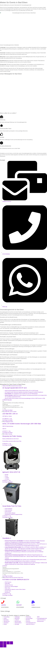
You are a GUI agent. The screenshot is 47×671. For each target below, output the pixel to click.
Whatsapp (19, 605)
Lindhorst (17, 619)
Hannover (28, 621)
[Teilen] (8, 642)
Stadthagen (17, 616)
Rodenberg (28, 616)
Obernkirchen (7, 621)
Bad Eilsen (17, 618)
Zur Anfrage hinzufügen (7, 410)
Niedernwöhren (18, 622)
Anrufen (3, 605)
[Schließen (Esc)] (11, 642)
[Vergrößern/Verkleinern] (1, 642)
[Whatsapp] (17, 602)
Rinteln (5, 624)
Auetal (5, 618)
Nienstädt (17, 624)
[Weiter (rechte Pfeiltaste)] (4, 645)
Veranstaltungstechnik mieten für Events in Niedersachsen (42, 620)
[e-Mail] (33, 602)
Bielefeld (28, 619)
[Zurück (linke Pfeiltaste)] (1, 645)
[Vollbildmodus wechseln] (4, 642)
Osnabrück (6, 622)
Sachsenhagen (29, 618)
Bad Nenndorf (18, 621)
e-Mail (33, 605)
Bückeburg (6, 619)
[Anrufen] (2, 602)
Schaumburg (6, 616)
